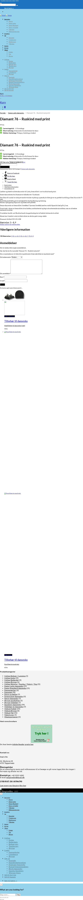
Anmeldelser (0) (9, 188)
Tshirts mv (9, 715)
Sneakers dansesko (12, 705)
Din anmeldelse (5, 273)
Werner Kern (13, 87)
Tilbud (6, 50)
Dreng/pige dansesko (13, 696)
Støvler (6, 46)
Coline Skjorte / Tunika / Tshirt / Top (20, 684)
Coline (6, 59)
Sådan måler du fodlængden (10, 224)
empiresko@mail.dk (15, 777)
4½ (17, 236)
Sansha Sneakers (15, 85)
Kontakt (11, 77)
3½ (13, 236)
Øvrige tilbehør (11, 703)
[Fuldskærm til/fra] (3, 897)
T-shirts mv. (12, 40)
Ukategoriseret (11, 717)
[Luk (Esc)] (7, 897)
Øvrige (6, 48)
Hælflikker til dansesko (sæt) (14, 326)
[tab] (43, 185)
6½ (26, 236)
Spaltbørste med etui (11, 664)
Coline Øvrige (10, 682)
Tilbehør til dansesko (16, 321)
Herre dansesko (11, 699)
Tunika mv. (12, 66)
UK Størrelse (4, 162)
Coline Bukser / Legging (15, 676)
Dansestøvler (10, 690)
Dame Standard (13, 25)
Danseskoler (13, 71)
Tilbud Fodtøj (10, 709)
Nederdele (12, 63)
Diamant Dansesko (15, 80)
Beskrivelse (7, 185)
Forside (3, 113)
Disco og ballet (13, 27)
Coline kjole (9, 678)
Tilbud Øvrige (10, 711)
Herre (11, 21)
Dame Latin (12, 23)
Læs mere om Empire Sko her (13, 786)
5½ (22, 236)
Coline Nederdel (11, 680)
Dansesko (7, 19)
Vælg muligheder (9, 316)
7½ (30, 236)
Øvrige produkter (12, 701)
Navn (2, 277)
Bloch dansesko (14, 84)
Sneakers (7, 33)
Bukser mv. (12, 64)
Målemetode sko (14, 31)
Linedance (12, 72)
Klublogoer (12, 42)
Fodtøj (11, 52)
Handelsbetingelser (16, 79)
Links (6, 69)
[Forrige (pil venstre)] (1, 899)
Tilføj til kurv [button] (8, 655)
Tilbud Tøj (9, 713)
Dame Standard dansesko (15, 688)
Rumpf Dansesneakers (17, 82)
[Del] (5, 897)
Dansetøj (11, 38)
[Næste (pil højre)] (3, 899)
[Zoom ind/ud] (1, 897)
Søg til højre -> (9, 8)
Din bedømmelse (6, 257)
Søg (18, 895)
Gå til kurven (9, 88)
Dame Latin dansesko (16, 113)
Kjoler (11, 61)
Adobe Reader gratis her (23, 744)
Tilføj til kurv (5, 167)
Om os (6, 76)
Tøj (5, 36)
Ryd (24, 162)
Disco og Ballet (10, 694)
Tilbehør (11, 29)
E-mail (2, 281)
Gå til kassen (9, 90)
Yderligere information (11, 187)
